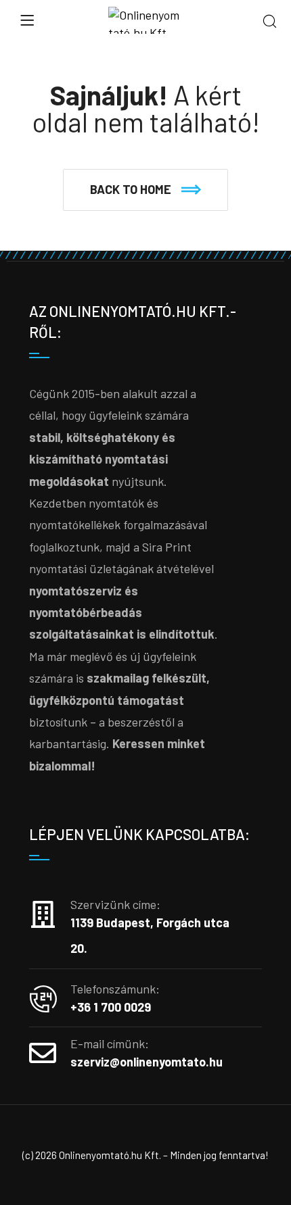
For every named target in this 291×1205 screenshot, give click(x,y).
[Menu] (27, 20)
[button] (145, 190)
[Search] (270, 22)
